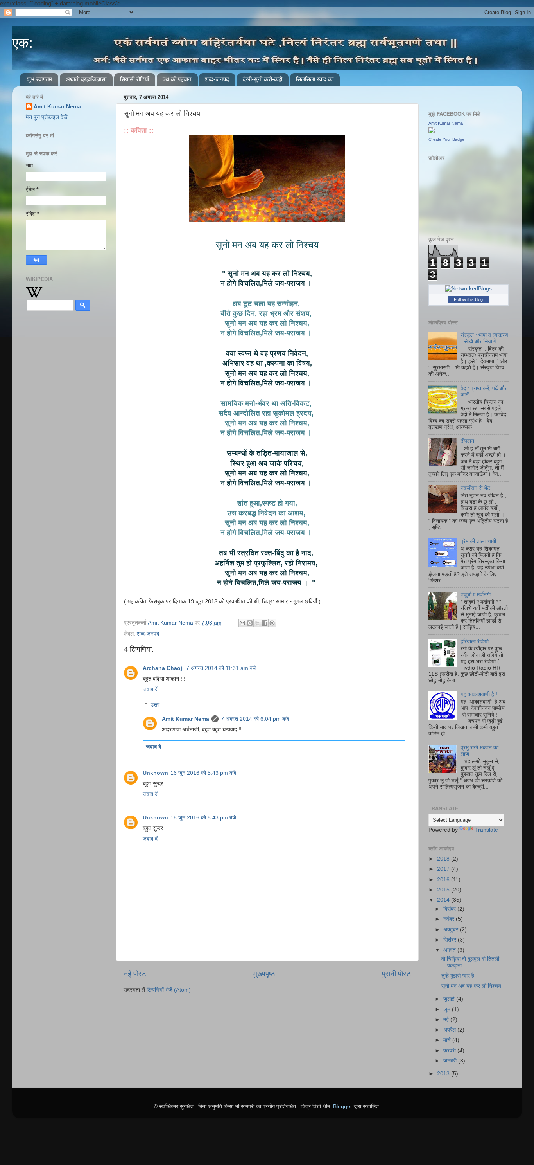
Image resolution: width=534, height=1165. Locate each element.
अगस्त (450, 950)
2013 (444, 1074)
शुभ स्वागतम (39, 79)
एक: (22, 43)
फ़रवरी (450, 1050)
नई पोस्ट (135, 974)
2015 (444, 890)
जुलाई (449, 999)
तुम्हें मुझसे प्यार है (457, 976)
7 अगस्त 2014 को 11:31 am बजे (221, 668)
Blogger (342, 1106)
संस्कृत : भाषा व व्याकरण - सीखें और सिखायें (484, 338)
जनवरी (450, 1061)
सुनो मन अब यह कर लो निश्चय (471, 986)
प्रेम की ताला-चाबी (478, 541)
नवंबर (449, 919)
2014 (444, 900)
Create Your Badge (446, 139)
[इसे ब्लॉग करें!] (250, 623)
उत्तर (155, 705)
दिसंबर (450, 909)
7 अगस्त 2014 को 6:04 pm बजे (255, 719)
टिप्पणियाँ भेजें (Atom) (169, 990)
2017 (444, 869)
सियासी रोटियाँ (134, 79)
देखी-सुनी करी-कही (262, 79)
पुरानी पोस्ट (396, 974)
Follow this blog (468, 299)
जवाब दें (150, 689)
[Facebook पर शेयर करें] (265, 623)
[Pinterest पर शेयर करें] (272, 623)
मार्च (447, 1040)
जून (447, 1009)
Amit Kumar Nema (185, 719)
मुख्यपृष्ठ (264, 974)
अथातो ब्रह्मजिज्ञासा (86, 79)
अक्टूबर (451, 930)
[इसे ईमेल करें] (242, 623)
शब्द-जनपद (217, 79)
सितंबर (450, 940)
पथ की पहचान (177, 79)
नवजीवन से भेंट (475, 488)
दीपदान (467, 441)
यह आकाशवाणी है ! (479, 694)
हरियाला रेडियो (475, 642)
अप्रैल (450, 1030)
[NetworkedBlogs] (468, 289)
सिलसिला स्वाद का (314, 79)
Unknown (155, 773)
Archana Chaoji (163, 668)
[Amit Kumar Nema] (431, 132)
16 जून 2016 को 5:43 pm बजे (203, 773)
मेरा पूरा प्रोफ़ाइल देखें (47, 117)
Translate (486, 830)
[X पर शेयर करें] (257, 623)
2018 (444, 859)
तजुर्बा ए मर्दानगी (476, 595)
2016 (444, 879)
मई (446, 1020)
